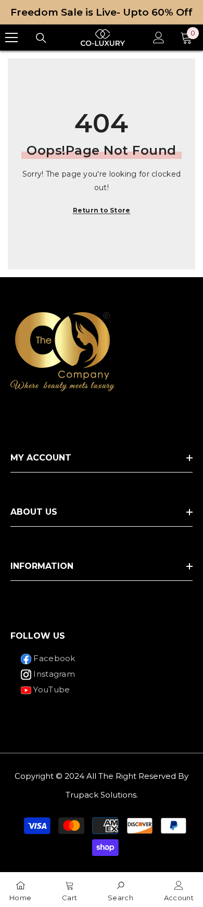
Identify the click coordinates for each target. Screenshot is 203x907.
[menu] (11, 37)
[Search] (41, 38)
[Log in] (158, 37)
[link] (120, 889)
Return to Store (102, 210)
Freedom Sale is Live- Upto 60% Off (101, 12)
